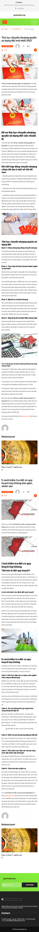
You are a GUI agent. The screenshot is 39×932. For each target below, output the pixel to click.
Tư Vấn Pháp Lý (16, 29)
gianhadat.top (26, 416)
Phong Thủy (8, 461)
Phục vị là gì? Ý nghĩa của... (12, 467)
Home (6, 29)
